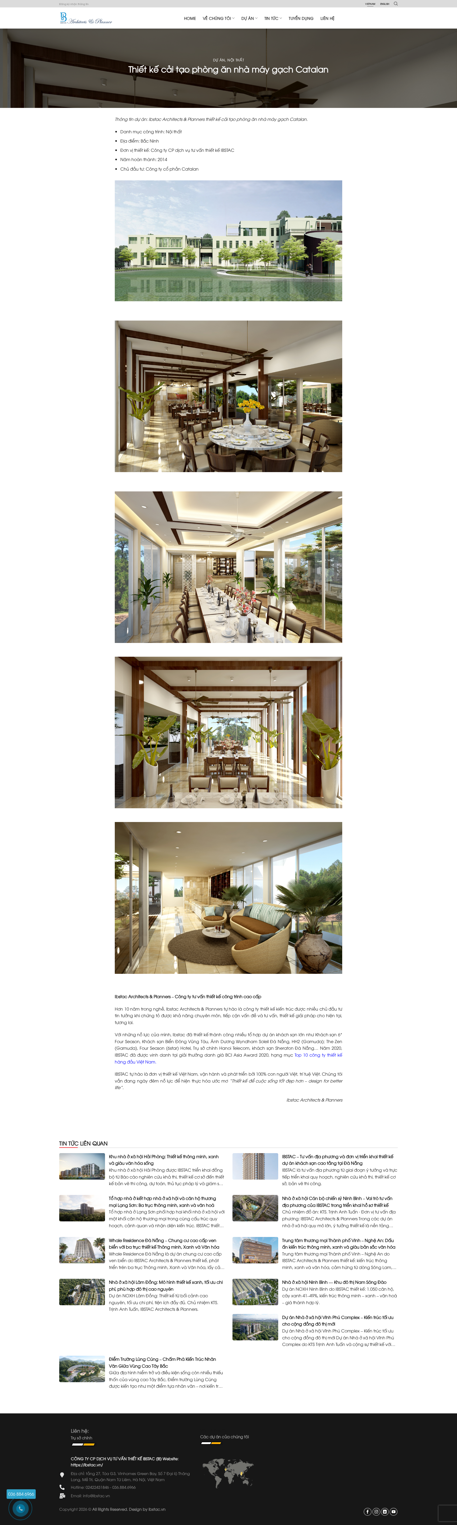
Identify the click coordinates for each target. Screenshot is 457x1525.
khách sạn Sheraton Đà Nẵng (283, 1048)
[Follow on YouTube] (393, 1512)
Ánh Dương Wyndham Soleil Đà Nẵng (250, 1041)
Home (190, 18)
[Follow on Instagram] (376, 1512)
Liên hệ (328, 18)
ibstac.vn (157, 1509)
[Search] (396, 3)
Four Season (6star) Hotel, (166, 1048)
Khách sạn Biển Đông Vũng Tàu (175, 1041)
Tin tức (271, 18)
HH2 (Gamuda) (308, 1041)
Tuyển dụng (301, 18)
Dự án (247, 18)
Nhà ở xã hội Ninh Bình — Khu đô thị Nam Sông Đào (334, 1282)
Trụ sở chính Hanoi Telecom (221, 1048)
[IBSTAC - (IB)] (86, 18)
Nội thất (235, 59)
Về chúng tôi (217, 18)
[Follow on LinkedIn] (385, 1512)
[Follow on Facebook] (368, 1512)
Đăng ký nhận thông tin (74, 4)
